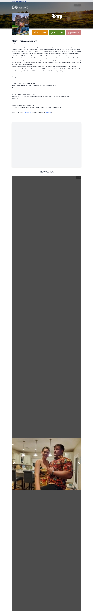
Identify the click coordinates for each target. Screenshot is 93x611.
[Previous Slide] (14, 463)
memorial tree (28, 112)
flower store (48, 112)
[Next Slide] (78, 463)
